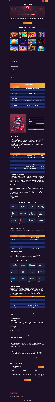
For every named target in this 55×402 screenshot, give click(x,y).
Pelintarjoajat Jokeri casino (14, 66)
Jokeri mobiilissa (13, 72)
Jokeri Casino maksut (13, 69)
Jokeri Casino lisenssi (13, 74)
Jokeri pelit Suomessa (13, 64)
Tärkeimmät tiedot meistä (14, 61)
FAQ (11, 77)
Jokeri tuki (12, 75)
